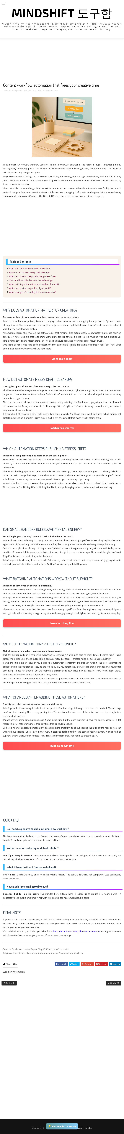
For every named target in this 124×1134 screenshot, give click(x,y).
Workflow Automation (48, 90)
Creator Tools (30, 90)
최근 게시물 (9, 983)
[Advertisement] (62, 61)
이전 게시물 (113, 983)
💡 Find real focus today (62, 1126)
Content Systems (15, 90)
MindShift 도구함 (62, 13)
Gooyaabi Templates (82, 1128)
